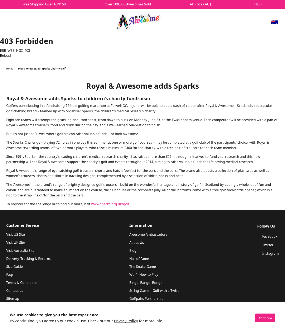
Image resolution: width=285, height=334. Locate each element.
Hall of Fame (139, 258)
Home (10, 68)
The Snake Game (142, 266)
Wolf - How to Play (143, 274)
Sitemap (12, 298)
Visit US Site (15, 234)
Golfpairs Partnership (146, 298)
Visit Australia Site (20, 250)
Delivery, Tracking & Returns (28, 258)
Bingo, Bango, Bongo (146, 282)
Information (140, 225)
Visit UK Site (15, 242)
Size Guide (14, 266)
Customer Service (22, 225)
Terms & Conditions (21, 282)
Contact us (14, 290)
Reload (5, 55)
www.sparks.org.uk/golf (110, 204)
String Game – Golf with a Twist (154, 290)
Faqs (10, 274)
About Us (136, 242)
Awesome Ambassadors (148, 234)
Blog (132, 250)
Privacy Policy (126, 320)
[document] (142, 318)
